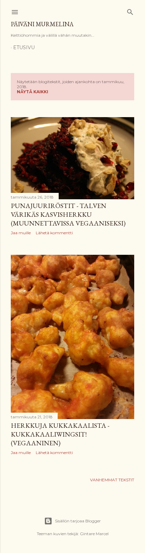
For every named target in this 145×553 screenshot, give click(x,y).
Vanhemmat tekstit (112, 479)
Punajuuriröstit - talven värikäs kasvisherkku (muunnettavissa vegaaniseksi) (68, 214)
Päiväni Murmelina (42, 24)
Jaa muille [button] (21, 232)
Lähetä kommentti (54, 232)
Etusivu (24, 47)
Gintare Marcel (94, 533)
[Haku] (130, 10)
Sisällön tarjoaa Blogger (78, 520)
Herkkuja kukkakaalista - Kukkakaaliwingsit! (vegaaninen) (60, 434)
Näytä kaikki (32, 91)
